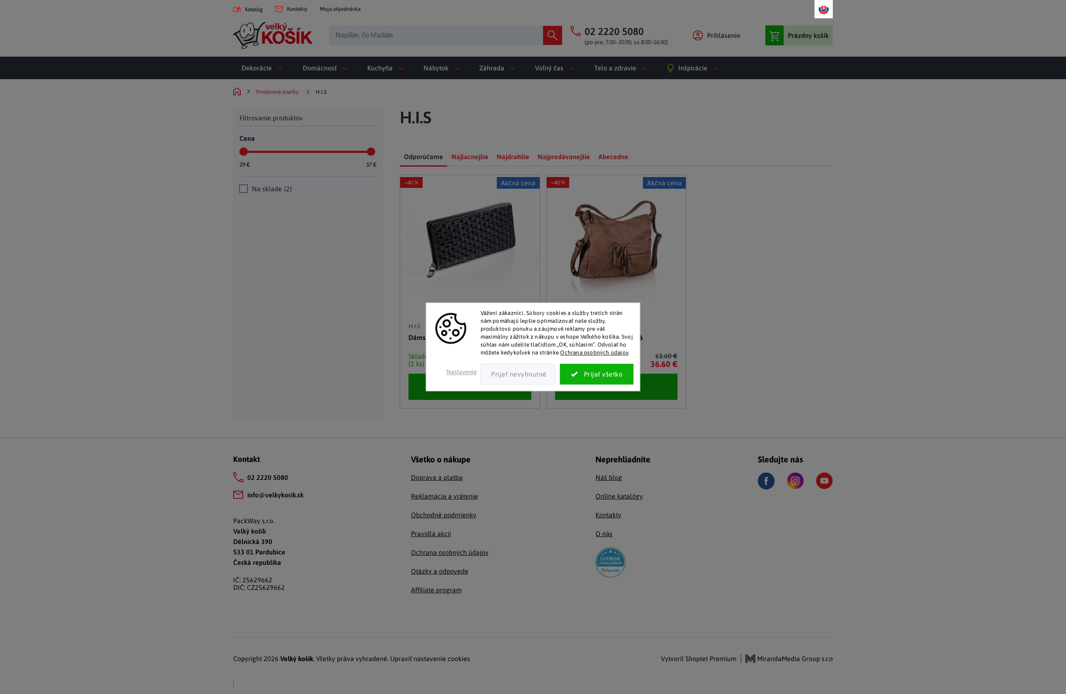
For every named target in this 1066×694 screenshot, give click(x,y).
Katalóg (254, 9)
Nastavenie (461, 372)
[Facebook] (766, 480)
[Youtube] (824, 480)
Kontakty (297, 9)
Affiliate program (436, 590)
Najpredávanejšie (564, 156)
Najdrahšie (513, 156)
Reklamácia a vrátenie (444, 496)
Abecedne (613, 156)
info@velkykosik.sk (275, 495)
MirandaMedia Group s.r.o (794, 658)
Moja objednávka (340, 9)
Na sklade (271, 188)
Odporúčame (423, 156)
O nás (604, 533)
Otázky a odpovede (439, 571)
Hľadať (552, 35)
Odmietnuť (518, 374)
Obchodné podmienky (443, 515)
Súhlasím (597, 374)
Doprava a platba (437, 477)
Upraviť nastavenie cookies (430, 658)
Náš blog (608, 477)
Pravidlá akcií (431, 533)
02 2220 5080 (267, 477)
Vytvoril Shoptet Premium (699, 658)
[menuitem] (263, 68)
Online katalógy (619, 496)
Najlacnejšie (469, 156)
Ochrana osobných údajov (594, 352)
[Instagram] (795, 480)
